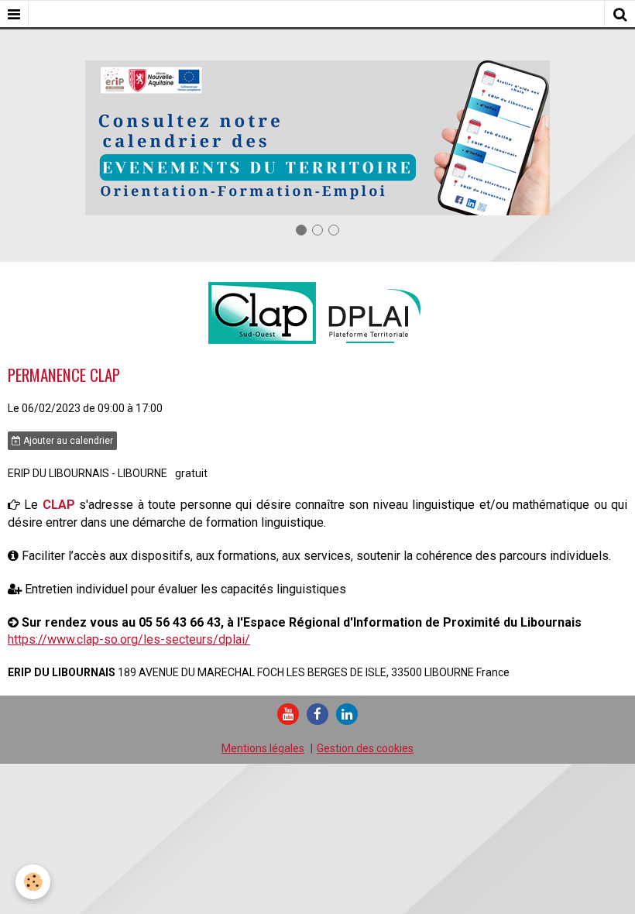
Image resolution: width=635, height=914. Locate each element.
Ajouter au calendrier (67, 440)
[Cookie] (32, 881)
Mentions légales (262, 748)
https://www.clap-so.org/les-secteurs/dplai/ (129, 639)
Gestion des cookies (365, 748)
